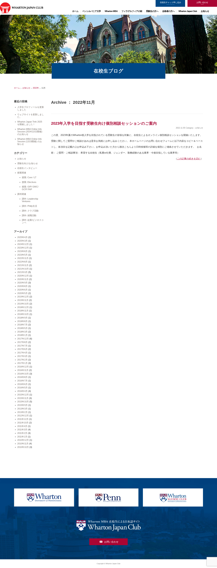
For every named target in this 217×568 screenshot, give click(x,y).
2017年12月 (23, 338)
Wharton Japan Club (187, 11)
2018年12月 (23, 307)
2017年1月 (22, 363)
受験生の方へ (152, 11)
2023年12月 (23, 248)
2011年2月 (22, 433)
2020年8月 (22, 286)
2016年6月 (22, 384)
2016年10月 (23, 374)
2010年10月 (23, 447)
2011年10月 (22, 423)
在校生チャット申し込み (170, 3)
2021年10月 (23, 269)
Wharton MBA (111, 11)
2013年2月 (22, 412)
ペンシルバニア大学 (91, 11)
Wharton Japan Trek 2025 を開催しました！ (29, 123)
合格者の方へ (168, 11)
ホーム (75, 11)
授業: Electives (29, 182)
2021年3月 (22, 272)
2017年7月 (22, 346)
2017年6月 (22, 349)
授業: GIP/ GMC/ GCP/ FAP (30, 188)
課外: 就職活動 (29, 215)
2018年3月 (22, 332)
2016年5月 (22, 387)
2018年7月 (22, 324)
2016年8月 (22, 377)
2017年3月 (22, 356)
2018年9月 (22, 318)
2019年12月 (23, 296)
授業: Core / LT (29, 177)
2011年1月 (22, 437)
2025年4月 (22, 237)
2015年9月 (22, 405)
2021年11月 (22, 265)
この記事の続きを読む (189, 158)
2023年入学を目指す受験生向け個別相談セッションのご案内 (104, 123)
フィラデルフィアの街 (131, 11)
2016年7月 (22, 381)
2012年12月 (23, 415)
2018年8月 (22, 321)
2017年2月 (22, 360)
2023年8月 (22, 251)
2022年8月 (22, 262)
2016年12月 (23, 367)
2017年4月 (22, 352)
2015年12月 (23, 395)
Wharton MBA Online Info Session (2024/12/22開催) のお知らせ (29, 131)
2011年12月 (22, 419)
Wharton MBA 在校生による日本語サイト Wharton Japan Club (21, 7)
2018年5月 (22, 328)
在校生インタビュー (27, 168)
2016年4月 (22, 391)
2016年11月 (22, 370)
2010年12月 (23, 440)
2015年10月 (23, 401)
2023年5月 (22, 255)
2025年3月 (22, 241)
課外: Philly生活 (29, 206)
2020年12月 (23, 276)
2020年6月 (22, 290)
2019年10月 (23, 304)
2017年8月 (22, 342)
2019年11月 (22, 300)
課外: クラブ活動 (30, 211)
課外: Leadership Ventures (30, 200)
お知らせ (205, 11)
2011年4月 (22, 426)
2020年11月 (22, 279)
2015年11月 (22, 398)
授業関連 (21, 173)
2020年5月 (22, 293)
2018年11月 (22, 310)
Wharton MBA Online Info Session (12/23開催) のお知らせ (29, 141)
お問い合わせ (202, 3)
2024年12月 (23, 244)
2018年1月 (22, 335)
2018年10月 (23, 314)
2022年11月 (22, 258)
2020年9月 (22, 282)
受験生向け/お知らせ (27, 163)
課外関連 (21, 194)
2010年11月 (22, 443)
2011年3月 (22, 429)
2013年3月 (22, 409)
